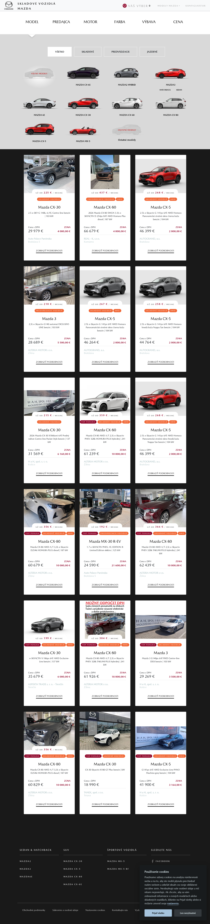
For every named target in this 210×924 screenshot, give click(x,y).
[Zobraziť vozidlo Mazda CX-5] (160, 731)
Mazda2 (25, 861)
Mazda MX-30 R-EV (105, 541)
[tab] (32, 22)
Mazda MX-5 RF (118, 869)
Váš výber (139, 6)
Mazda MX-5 (116, 861)
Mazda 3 (49, 318)
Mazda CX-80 (105, 207)
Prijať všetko (158, 913)
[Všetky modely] (39, 72)
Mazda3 (25, 869)
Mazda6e (26, 876)
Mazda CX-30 (49, 207)
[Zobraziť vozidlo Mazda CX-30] (105, 731)
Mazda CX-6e (72, 884)
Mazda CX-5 (161, 207)
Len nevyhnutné (188, 913)
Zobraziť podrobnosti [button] (49, 250)
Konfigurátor (196, 6)
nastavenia (172, 903)
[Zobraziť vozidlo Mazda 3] (160, 619)
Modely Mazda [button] (168, 6)
